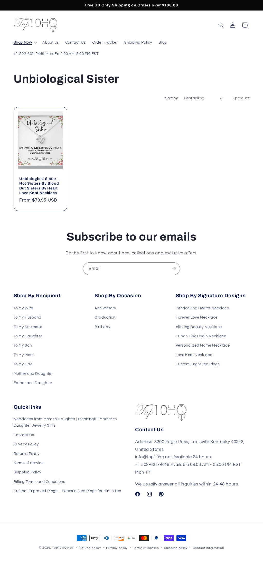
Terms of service (146, 548)
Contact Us (24, 435)
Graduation (105, 317)
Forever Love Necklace (197, 317)
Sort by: (172, 98)
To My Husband (27, 317)
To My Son (23, 345)
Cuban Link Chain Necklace (201, 336)
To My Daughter (28, 336)
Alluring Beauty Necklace (199, 327)
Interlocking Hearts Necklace (202, 308)
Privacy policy (117, 548)
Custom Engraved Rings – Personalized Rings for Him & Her (67, 491)
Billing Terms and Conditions (39, 482)
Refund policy (90, 548)
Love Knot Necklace (194, 355)
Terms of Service (29, 463)
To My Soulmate (28, 327)
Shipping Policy (27, 472)
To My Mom (24, 355)
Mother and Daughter (33, 374)
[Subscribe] (174, 268)
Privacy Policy (26, 444)
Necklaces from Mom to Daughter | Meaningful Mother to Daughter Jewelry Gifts (65, 422)
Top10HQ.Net (62, 547)
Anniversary (105, 308)
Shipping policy (175, 548)
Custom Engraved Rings (198, 364)
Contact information (208, 548)
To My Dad (23, 364)
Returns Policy (27, 454)
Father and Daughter (33, 383)
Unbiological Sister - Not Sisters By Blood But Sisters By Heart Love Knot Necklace (39, 186)
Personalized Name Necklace (203, 345)
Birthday (102, 327)
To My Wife (23, 308)
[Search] (221, 25)
